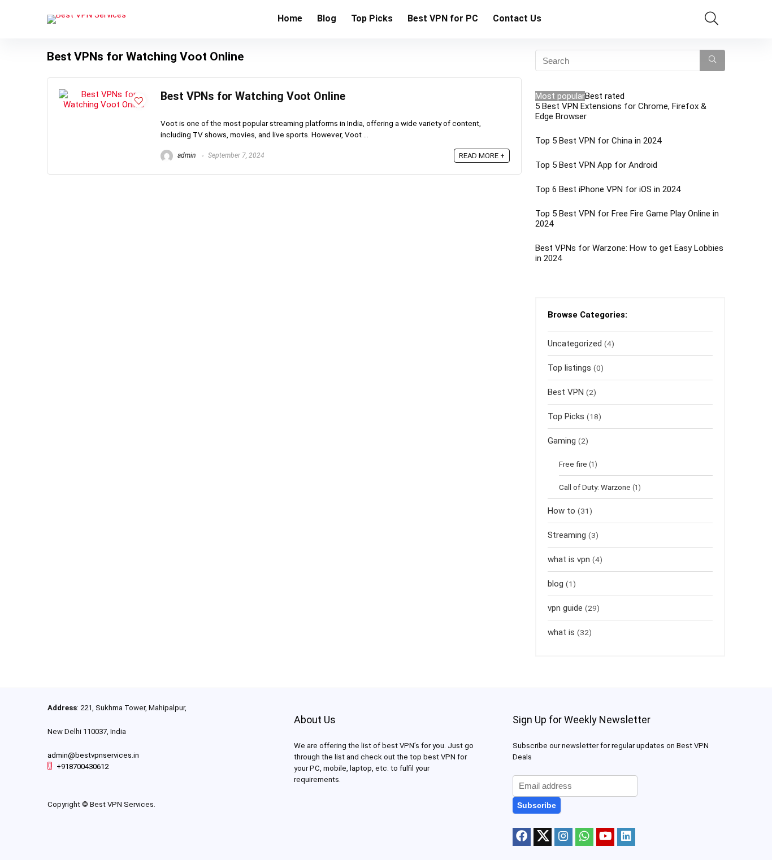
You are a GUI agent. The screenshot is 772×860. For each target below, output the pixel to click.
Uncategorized (575, 343)
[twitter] (543, 837)
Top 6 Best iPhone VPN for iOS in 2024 (607, 189)
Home (289, 18)
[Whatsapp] (584, 837)
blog (555, 584)
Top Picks (372, 18)
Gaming (562, 441)
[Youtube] (605, 837)
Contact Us (517, 18)
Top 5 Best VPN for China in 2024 (598, 141)
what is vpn (569, 559)
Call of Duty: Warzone (595, 487)
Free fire (573, 463)
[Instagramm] (563, 837)
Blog (326, 18)
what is (561, 632)
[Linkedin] (626, 837)
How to (561, 511)
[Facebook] (522, 837)
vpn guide (565, 608)
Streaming (567, 535)
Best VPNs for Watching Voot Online (253, 96)
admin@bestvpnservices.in (93, 755)
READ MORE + (482, 155)
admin (186, 155)
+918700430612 (83, 766)
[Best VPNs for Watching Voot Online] (104, 94)
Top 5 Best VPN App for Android (596, 165)
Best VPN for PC (442, 18)
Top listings (569, 368)
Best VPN (566, 392)
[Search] (712, 60)
